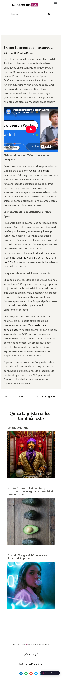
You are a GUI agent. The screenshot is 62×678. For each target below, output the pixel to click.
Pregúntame (51, 673)
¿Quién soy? (31, 654)
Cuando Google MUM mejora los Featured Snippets (27, 557)
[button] (55, 4)
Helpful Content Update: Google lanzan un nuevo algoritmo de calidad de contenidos (30, 491)
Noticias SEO (11, 53)
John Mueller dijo (17, 427)
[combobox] (29, 14)
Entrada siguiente (48, 396)
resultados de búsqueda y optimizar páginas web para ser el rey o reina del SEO (30, 257)
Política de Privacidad (31, 664)
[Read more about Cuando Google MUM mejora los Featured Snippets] (31, 585)
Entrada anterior (13, 396)
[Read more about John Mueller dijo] (31, 454)
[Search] (50, 14)
